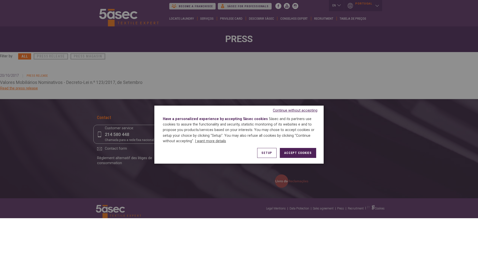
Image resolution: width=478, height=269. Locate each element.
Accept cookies (298, 153)
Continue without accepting (295, 110)
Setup (266, 153)
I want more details (210, 141)
